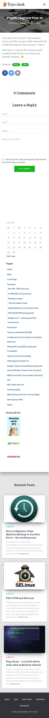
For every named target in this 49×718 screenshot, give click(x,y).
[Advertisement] (22, 199)
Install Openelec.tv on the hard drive (23, 308)
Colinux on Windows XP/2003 (19, 332)
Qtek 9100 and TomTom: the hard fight (23, 395)
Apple (16, 64)
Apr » (13, 256)
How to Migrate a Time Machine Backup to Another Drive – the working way (23, 534)
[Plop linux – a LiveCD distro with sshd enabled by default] (24, 639)
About (9, 269)
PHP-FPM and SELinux (20, 598)
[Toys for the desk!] (15, 4)
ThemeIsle (33, 712)
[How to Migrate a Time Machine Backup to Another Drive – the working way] (24, 509)
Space (10, 405)
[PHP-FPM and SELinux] (24, 576)
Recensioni (12, 327)
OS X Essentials (14, 390)
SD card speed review (18, 303)
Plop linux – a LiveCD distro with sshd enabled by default (23, 663)
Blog (9, 274)
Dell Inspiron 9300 (15, 400)
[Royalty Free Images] (13, 426)
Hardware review (15, 299)
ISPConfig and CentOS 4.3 (18, 361)
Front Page (12, 279)
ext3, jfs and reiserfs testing (19, 356)
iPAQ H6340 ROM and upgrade (21, 313)
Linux (25, 64)
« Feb (8, 256)
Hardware (11, 284)
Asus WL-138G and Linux (18, 289)
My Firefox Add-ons (15, 385)
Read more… (25, 554)
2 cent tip (10, 527)
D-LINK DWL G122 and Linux (19, 294)
